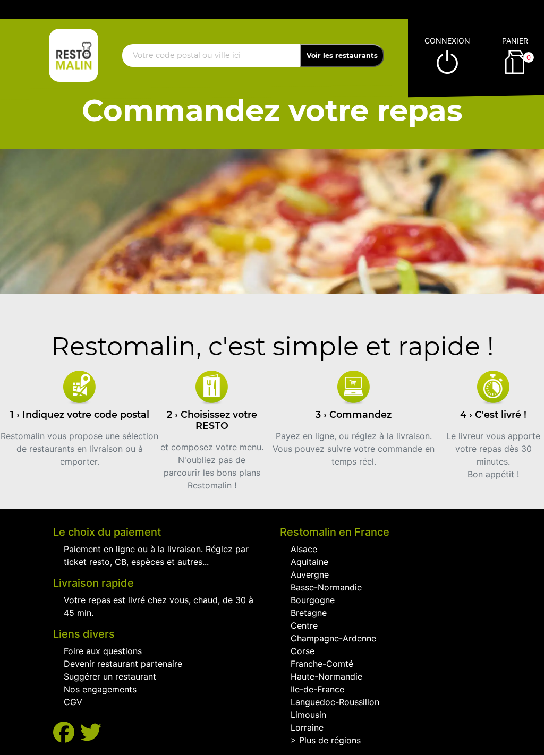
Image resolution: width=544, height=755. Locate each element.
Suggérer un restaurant (110, 676)
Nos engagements (100, 689)
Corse (302, 651)
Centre (304, 625)
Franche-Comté (322, 663)
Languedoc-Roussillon (335, 702)
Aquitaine (309, 561)
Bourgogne (313, 600)
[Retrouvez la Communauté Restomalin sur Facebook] (66, 732)
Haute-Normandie (326, 676)
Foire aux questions (103, 651)
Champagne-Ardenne (333, 638)
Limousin (308, 714)
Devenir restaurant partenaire (123, 663)
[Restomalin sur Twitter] (90, 732)
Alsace (304, 549)
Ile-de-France (317, 689)
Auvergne (310, 574)
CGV (73, 702)
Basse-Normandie (326, 587)
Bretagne (309, 612)
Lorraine (307, 727)
